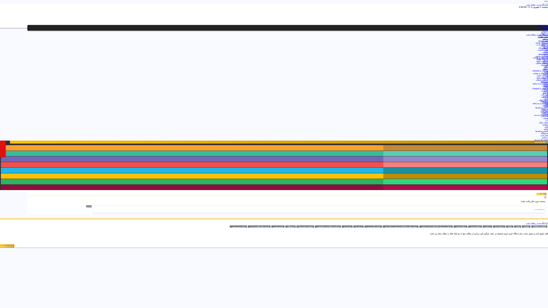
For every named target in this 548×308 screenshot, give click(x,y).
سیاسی (545, 28)
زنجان (545, 67)
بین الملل (544, 33)
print (518, 226)
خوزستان (544, 65)
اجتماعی (544, 31)
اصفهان (545, 48)
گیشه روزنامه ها (541, 107)
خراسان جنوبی (542, 59)
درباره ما (358, 226)
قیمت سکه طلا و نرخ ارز (259, 226)
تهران (546, 55)
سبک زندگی (543, 100)
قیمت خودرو (278, 226)
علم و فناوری (543, 37)
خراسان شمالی (542, 63)
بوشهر (545, 54)
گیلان (546, 87)
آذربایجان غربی (542, 44)
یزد (547, 98)
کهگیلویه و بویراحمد (540, 83)
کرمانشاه (544, 81)
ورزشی (545, 39)
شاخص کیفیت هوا (306, 226)
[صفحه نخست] (4, 142)
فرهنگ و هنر (543, 35)
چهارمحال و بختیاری (540, 57)
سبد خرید (544, 111)
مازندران (544, 91)
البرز (546, 50)
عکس (545, 106)
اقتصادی (545, 30)
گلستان (545, 85)
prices (526, 226)
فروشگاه (544, 109)
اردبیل (545, 46)
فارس (545, 72)
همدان (545, 96)
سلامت (545, 102)
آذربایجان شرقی (541, 42)
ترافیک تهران (461, 226)
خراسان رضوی (542, 61)
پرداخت (545, 113)
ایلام (546, 52)
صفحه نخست (542, 26)
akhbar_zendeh (539, 226)
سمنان (545, 68)
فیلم (546, 104)
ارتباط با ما (499, 226)
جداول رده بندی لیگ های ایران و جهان (436, 226)
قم (547, 76)
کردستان (544, 78)
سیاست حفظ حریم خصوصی (328, 226)
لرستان (545, 89)
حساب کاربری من (541, 115)
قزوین (545, 74)
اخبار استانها (543, 41)
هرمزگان (544, 94)
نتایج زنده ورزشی (239, 226)
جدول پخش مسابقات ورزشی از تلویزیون (401, 226)
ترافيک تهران (475, 226)
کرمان (545, 80)
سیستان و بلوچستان (540, 70)
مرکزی (545, 93)
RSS (510, 226)
